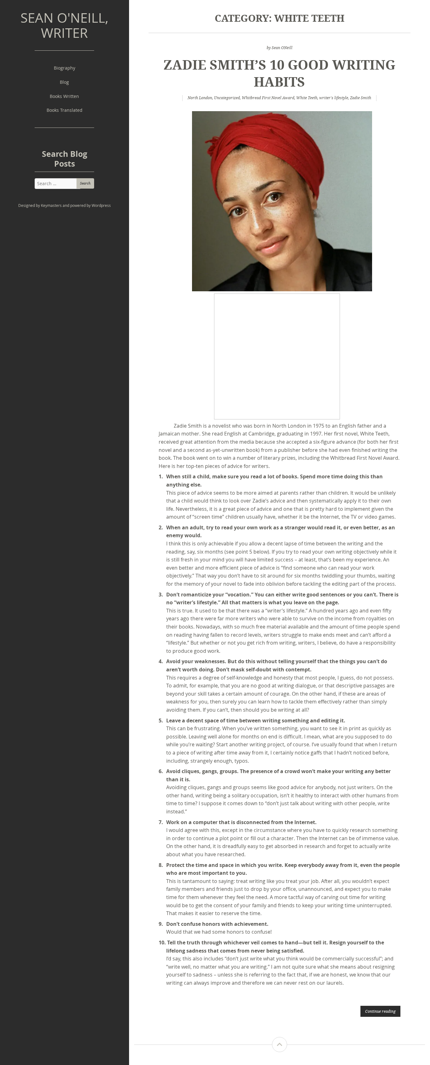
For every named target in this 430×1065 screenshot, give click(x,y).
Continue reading (380, 1011)
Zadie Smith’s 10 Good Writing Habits (279, 72)
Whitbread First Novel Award (268, 97)
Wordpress (101, 205)
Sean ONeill (282, 47)
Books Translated (64, 110)
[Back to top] (279, 1044)
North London (200, 97)
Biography (64, 68)
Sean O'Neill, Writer (64, 25)
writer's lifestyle (333, 97)
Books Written (64, 96)
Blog (64, 82)
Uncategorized (227, 97)
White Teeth (306, 97)
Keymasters (51, 205)
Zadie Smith (360, 97)
